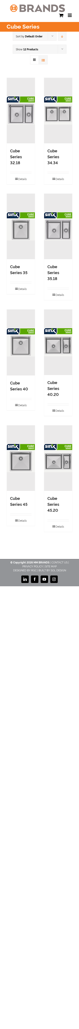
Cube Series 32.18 (16, 156)
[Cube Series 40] (21, 342)
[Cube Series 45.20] (58, 458)
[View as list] (43, 60)
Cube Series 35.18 (53, 272)
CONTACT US (59, 562)
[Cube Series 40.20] (58, 342)
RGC (34, 570)
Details (22, 179)
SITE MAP (51, 566)
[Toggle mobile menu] (70, 15)
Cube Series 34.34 (53, 156)
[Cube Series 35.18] (58, 226)
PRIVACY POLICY (32, 566)
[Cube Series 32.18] (21, 110)
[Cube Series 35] (21, 226)
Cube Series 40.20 (53, 388)
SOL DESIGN (58, 570)
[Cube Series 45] (21, 458)
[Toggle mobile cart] (61, 15)
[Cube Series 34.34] (58, 110)
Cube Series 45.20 (53, 504)
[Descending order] (62, 36)
